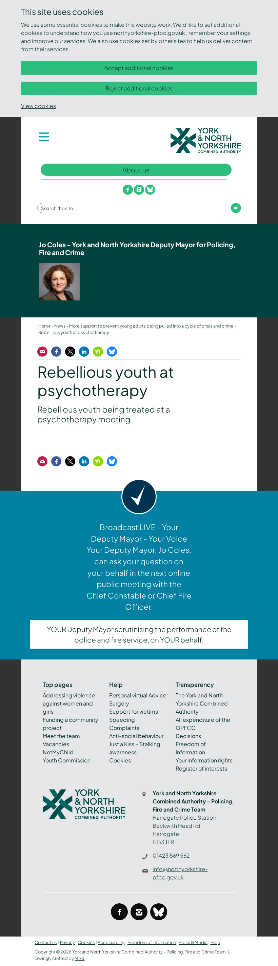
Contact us (46, 942)
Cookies (120, 760)
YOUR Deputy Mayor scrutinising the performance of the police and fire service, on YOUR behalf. (139, 634)
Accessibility (111, 942)
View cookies (38, 105)
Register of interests (201, 768)
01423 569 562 (171, 855)
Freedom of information (151, 942)
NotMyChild (58, 752)
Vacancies (56, 744)
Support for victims (133, 711)
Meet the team (61, 735)
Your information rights (204, 760)
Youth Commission (67, 760)
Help (215, 942)
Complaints (124, 727)
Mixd (79, 958)
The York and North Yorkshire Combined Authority (202, 703)
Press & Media (193, 942)
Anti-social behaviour (136, 735)
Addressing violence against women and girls (69, 703)
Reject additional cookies (139, 88)
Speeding (122, 719)
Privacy (67, 942)
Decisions (188, 735)
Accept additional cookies (139, 67)
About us (136, 170)
